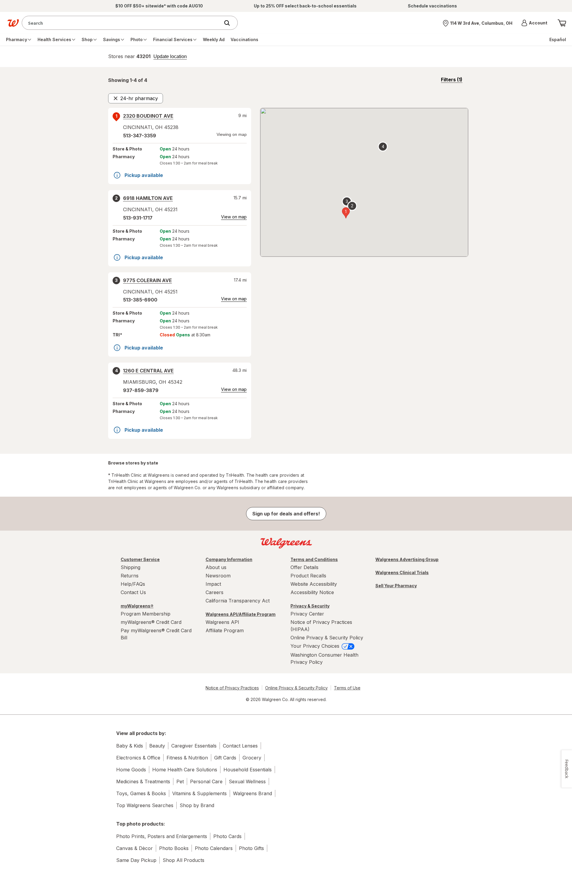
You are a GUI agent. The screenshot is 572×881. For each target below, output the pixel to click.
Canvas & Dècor (134, 848)
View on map (234, 216)
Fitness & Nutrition (187, 758)
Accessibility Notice (312, 592)
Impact (213, 584)
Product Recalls (308, 576)
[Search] (230, 22)
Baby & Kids (129, 746)
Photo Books (174, 848)
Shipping (130, 567)
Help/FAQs (133, 584)
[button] (534, 22)
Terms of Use (347, 687)
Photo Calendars (214, 848)
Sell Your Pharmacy (396, 585)
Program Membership (145, 614)
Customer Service (140, 559)
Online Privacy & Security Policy (326, 638)
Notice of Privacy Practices (232, 687)
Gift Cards (225, 758)
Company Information (229, 559)
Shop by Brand (197, 805)
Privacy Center (307, 614)
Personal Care (206, 781)
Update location (170, 56)
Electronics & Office (138, 758)
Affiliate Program (225, 630)
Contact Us (133, 592)
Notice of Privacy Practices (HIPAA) (321, 625)
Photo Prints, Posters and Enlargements (161, 836)
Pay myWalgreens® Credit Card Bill (156, 634)
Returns (130, 576)
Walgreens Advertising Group (407, 559)
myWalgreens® (137, 605)
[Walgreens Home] (13, 23)
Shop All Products (183, 860)
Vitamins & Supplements (199, 793)
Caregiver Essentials (194, 746)
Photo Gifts (251, 848)
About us (216, 567)
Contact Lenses (240, 746)
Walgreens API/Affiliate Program (241, 614)
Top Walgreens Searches (144, 805)
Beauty (157, 746)
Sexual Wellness (247, 781)
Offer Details (304, 567)
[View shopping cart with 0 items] (562, 22)
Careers (214, 592)
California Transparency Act (238, 601)
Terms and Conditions (314, 559)
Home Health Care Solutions (184, 770)
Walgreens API (222, 622)
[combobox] (122, 22)
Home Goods (131, 770)
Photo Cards (227, 836)
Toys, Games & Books (141, 793)
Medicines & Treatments (143, 781)
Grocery (252, 758)
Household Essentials (247, 770)
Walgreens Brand (252, 793)
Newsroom (218, 576)
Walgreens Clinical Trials (402, 572)
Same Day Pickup (136, 860)
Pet (180, 781)
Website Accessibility (313, 584)
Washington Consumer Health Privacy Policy (324, 658)
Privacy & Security (309, 605)
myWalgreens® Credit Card (151, 622)
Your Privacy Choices (315, 646)
